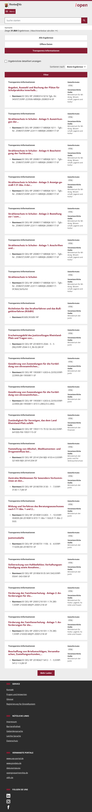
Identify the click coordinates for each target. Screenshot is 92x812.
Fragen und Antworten (16, 694)
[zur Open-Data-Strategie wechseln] (81, 5)
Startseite (8, 28)
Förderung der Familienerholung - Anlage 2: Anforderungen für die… (34, 594)
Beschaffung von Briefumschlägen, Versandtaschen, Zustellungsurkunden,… (34, 653)
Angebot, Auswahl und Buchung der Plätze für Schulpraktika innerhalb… (34, 89)
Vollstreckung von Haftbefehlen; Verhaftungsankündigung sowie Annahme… (35, 566)
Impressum (11, 721)
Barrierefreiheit (13, 726)
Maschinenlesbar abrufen (43, 30)
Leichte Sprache (13, 736)
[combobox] (43, 20)
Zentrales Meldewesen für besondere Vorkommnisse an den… (35, 479)
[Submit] (84, 20)
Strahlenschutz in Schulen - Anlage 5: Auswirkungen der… (35, 120)
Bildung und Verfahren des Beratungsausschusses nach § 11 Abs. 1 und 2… (36, 508)
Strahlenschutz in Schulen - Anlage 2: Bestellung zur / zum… (35, 215)
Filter (46, 74)
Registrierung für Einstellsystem (20, 704)
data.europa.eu (13, 768)
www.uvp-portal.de (14, 758)
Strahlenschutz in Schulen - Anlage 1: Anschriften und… (35, 247)
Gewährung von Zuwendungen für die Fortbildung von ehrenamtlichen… (33, 365)
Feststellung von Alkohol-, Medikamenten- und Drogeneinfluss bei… (34, 450)
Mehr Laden (46, 673)
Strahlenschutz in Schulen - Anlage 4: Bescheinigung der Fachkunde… (34, 152)
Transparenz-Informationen (46, 50)
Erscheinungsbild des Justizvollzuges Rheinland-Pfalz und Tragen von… (35, 337)
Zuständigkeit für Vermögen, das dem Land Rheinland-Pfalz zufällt (32, 422)
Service (16, 684)
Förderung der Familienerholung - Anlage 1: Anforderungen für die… (34, 624)
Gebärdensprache (14, 731)
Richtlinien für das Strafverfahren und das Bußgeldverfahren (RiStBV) (34, 310)
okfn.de (9, 777)
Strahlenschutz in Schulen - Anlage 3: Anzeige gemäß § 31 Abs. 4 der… (35, 184)
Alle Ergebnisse (46, 37)
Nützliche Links (20, 716)
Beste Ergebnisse (75, 66)
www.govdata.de (13, 763)
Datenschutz (12, 740)
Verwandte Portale (22, 752)
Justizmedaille (16, 537)
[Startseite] (13, 5)
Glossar (9, 699)
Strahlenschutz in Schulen (22, 277)
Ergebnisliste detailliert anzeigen (24, 61)
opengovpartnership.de (17, 772)
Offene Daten (46, 44)
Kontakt (10, 689)
